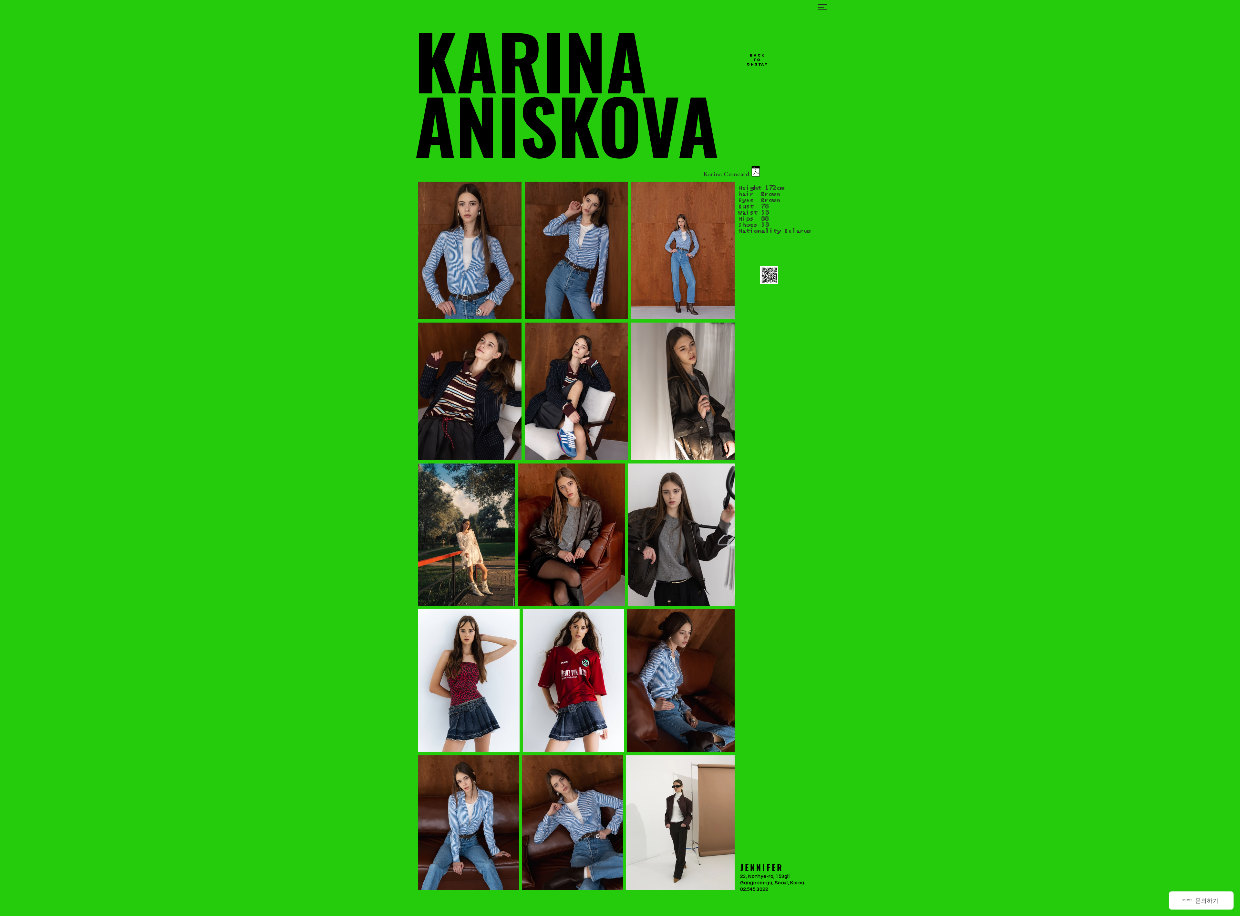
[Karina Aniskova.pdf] (756, 172)
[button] (822, 7)
